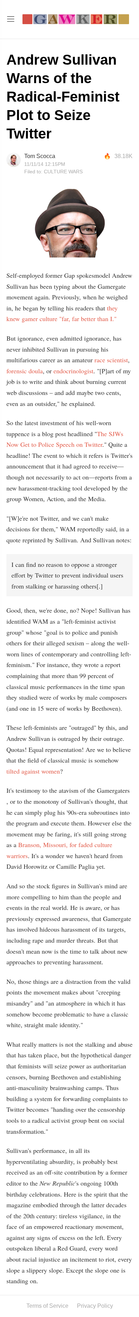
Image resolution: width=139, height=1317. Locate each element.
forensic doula (24, 371)
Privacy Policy (95, 1306)
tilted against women (33, 771)
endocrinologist (73, 371)
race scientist (111, 360)
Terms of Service (47, 1306)
